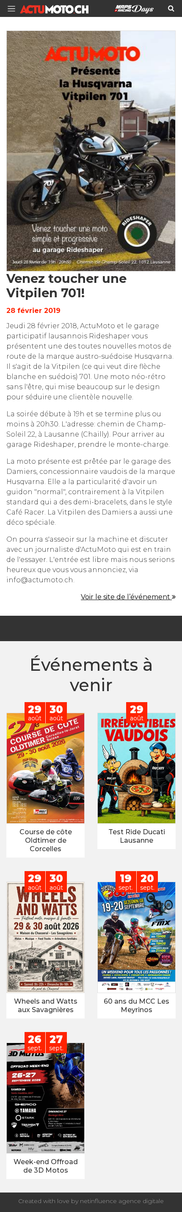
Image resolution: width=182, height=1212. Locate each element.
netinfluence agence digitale (122, 1201)
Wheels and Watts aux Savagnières (45, 1005)
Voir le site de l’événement (126, 597)
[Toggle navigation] (14, 8)
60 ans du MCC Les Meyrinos (136, 1005)
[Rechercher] (171, 8)
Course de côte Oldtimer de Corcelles (45, 840)
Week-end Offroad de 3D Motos (46, 1166)
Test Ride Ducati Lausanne (136, 836)
